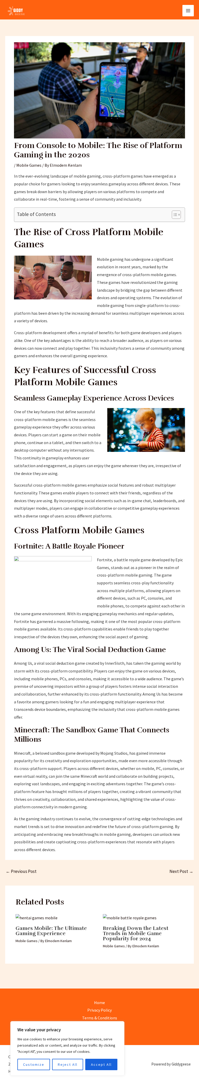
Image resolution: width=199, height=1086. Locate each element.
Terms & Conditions (99, 1017)
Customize (33, 1064)
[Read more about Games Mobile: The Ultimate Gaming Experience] (37, 917)
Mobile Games (28, 165)
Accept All (101, 1064)
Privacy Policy (99, 1010)
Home (99, 1002)
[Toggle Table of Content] (174, 214)
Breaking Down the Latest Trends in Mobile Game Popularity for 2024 (135, 933)
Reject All (67, 1064)
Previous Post (21, 871)
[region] (67, 1048)
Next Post (181, 871)
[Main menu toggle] (188, 10)
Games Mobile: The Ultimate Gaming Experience (51, 931)
